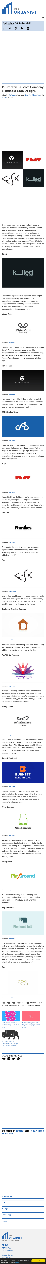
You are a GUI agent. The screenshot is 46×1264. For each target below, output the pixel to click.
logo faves (12, 440)
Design (22, 23)
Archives (6, 1247)
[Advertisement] (23, 57)
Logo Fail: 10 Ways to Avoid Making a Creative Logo (10, 1024)
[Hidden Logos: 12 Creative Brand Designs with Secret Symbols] (11, 1035)
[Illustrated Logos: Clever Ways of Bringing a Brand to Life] (31, 1016)
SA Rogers (12, 95)
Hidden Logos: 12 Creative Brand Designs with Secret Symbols (10, 1043)
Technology (6, 1215)
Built (29, 23)
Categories (7, 1250)
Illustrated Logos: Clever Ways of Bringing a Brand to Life (31, 1024)
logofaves (11, 394)
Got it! (38, 1261)
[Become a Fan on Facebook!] (3, 28)
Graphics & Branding (32, 95)
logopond (11, 938)
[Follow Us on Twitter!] (10, 28)
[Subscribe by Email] (28, 28)
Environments (8, 25)
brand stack (12, 591)
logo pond (12, 686)
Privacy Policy (6, 1257)
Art (16, 23)
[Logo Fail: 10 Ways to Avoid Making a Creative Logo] (11, 1016)
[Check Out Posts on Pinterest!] (16, 28)
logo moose (12, 889)
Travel (4, 1221)
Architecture (8, 23)
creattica (11, 291)
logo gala (11, 835)
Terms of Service (7, 1255)
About (5, 1245)
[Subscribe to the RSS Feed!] (22, 28)
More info (17, 1262)
